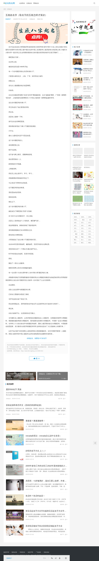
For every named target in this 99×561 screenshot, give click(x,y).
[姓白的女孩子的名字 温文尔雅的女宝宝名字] (77, 123)
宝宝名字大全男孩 (84, 228)
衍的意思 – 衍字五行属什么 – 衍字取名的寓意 (88, 116)
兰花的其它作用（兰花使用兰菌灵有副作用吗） (88, 52)
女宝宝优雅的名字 (84, 222)
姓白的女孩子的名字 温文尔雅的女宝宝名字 (88, 125)
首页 (5, 9)
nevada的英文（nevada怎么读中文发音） (43, 435)
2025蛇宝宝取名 (91, 217)
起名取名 (22, 3)
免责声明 (30, 552)
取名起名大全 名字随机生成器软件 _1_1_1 (77, 204)
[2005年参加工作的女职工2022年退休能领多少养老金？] (15, 469)
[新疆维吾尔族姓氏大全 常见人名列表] (77, 69)
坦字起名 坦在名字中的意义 (88, 192)
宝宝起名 (90, 228)
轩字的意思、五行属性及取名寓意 (88, 98)
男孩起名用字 (91, 237)
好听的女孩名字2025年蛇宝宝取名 (91, 225)
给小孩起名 (84, 239)
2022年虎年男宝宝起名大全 (88, 180)
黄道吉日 (90, 242)
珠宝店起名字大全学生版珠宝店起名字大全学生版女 (46, 510)
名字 (90, 220)
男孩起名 (36, 3)
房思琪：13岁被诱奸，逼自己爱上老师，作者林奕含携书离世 (46, 480)
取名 (83, 220)
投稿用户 (8, 19)
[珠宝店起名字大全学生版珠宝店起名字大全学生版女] (15, 515)
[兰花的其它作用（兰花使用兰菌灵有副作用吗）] (77, 51)
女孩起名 (29, 3)
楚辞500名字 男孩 (13, 389)
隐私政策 (14, 552)
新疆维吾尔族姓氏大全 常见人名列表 (88, 70)
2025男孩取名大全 (84, 217)
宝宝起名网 (91, 231)
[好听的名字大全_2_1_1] (15, 454)
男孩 (76, 237)
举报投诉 (22, 552)
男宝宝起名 (77, 239)
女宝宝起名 (77, 225)
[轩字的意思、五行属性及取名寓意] (77, 96)
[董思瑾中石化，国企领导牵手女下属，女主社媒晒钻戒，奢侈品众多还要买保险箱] (77, 133)
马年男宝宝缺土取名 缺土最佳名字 (88, 204)
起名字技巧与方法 (77, 242)
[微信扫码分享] (52, 558)
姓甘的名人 (87, 167)
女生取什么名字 (84, 225)
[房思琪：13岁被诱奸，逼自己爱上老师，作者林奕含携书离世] (15, 484)
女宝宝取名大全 (91, 222)
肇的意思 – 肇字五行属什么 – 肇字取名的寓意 (88, 107)
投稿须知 (46, 552)
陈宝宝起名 (84, 242)
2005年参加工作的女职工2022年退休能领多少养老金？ (46, 465)
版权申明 (6, 552)
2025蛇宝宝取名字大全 (77, 220)
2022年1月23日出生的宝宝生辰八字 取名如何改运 (89, 156)
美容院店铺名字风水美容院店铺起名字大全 (44, 525)
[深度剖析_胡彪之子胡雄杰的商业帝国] (77, 60)
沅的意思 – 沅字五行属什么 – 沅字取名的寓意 (88, 80)
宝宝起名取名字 (77, 231)
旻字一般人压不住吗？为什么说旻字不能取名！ (88, 89)
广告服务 (38, 552)
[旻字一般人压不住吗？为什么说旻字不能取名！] (77, 87)
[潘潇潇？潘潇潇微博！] (15, 424)
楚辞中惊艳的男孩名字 (84, 234)
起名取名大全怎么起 (91, 239)
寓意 (76, 234)
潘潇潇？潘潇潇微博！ (35, 420)
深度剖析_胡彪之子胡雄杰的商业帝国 (88, 61)
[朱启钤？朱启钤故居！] (15, 499)
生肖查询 (90, 234)
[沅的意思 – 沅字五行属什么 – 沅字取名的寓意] (77, 78)
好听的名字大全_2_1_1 (36, 450)
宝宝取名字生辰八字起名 (77, 228)
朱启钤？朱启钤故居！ (35, 495)
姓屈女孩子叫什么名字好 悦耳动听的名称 (77, 168)
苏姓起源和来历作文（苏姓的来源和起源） (24, 405)
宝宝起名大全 (84, 231)
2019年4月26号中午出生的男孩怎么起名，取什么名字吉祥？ (77, 180)
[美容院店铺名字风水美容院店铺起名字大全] (15, 530)
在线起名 (32, 19)
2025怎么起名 (77, 217)
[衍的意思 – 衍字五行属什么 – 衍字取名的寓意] (77, 114)
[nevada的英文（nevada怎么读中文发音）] (15, 439)
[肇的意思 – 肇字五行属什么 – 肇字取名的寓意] (77, 105)
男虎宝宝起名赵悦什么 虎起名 (77, 192)
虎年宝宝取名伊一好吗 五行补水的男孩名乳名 (77, 156)
